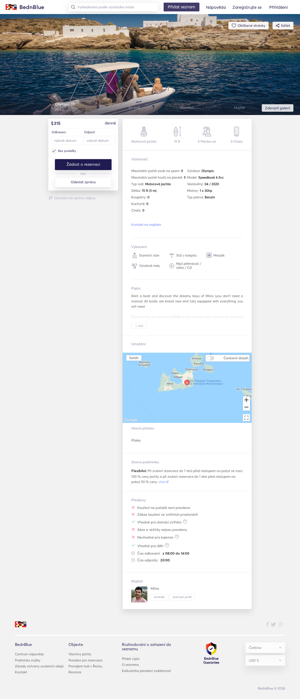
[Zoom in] (246, 399)
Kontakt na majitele (146, 225)
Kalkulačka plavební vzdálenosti (146, 671)
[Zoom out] (246, 407)
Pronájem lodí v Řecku (85, 666)
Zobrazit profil (182, 597)
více (162, 482)
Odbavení (59, 132)
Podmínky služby (27, 660)
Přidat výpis (131, 659)
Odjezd (89, 132)
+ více (139, 325)
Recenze (75, 672)
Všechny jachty (80, 654)
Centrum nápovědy (29, 654)
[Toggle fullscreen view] (246, 417)
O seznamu (130, 665)
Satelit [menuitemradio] (133, 357)
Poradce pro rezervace (85, 660)
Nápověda (216, 7)
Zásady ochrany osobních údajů (39, 666)
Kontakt (159, 597)
